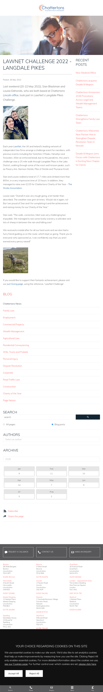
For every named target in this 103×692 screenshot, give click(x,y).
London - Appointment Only (81, 581)
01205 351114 (9, 577)
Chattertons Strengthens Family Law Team (88, 119)
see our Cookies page (16, 664)
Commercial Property (13, 324)
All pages (10, 424)
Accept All (13, 673)
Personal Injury (10, 358)
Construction (9, 386)
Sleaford (73, 597)
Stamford (40, 615)
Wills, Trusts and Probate (15, 352)
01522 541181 (42, 593)
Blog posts (60, 424)
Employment (9, 317)
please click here (87, 664)
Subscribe (13, 511)
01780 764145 (42, 628)
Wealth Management (13, 331)
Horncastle (7, 581)
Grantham (74, 564)
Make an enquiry (83, 552)
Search (10, 412)
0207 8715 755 (76, 593)
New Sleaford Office (86, 72)
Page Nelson (9, 400)
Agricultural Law (11, 338)
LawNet (17, 146)
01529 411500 (75, 610)
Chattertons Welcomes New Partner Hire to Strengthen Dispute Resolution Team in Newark (87, 138)
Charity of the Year (12, 393)
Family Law (8, 310)
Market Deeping (9, 597)
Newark (39, 597)
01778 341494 (9, 610)
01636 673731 (42, 612)
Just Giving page (15, 284)
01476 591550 (75, 577)
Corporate (8, 372)
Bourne (39, 564)
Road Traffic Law (11, 379)
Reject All (34, 673)
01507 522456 (9, 593)
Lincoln (39, 581)
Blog (7, 294)
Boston (6, 564)
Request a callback (18, 552)
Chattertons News (12, 303)
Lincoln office (10, 95)
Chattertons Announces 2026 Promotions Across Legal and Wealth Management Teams (88, 100)
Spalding (6, 615)
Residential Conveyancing (16, 345)
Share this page (16, 516)
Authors (11, 434)
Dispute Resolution (12, 365)
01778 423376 (42, 577)
